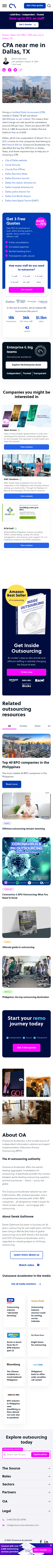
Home (5, 35)
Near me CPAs (18, 35)
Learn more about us (26, 1255)
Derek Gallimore (19, 59)
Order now (26, 672)
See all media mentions (23, 1284)
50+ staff (26, 282)
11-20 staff (38, 276)
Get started (26, 290)
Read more (12, 784)
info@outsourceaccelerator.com (23, 1525)
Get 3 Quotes (25, 25)
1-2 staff (14, 276)
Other (38, 282)
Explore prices (40, 1455)
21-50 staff (14, 282)
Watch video (26, 1265)
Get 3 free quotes (35, 6)
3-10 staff (26, 276)
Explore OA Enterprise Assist (26, 365)
